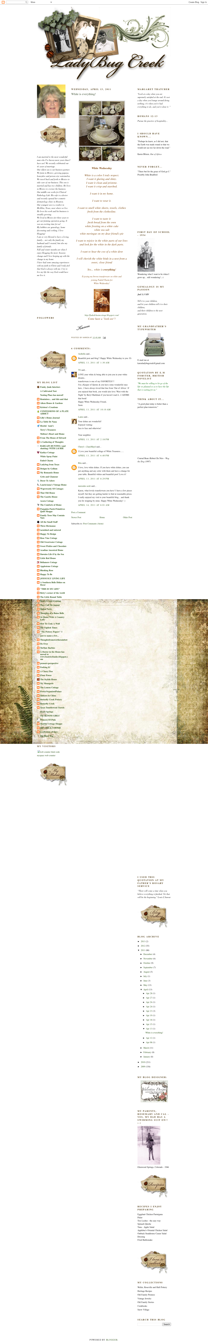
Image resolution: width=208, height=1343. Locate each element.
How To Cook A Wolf (50, 623)
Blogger (112, 1339)
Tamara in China (48, 695)
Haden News (46, 609)
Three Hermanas (48, 525)
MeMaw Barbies (47, 647)
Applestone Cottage (49, 566)
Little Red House (48, 558)
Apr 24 (149, 1006)
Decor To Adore (47, 480)
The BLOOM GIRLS (50, 715)
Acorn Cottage (47, 500)
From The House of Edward (53, 437)
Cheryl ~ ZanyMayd (87, 446)
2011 (143, 950)
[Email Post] (104, 338)
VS (79, 369)
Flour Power (46, 675)
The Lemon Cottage (49, 687)
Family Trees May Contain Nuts (52, 516)
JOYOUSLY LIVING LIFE (52, 578)
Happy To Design (48, 533)
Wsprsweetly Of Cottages (51, 488)
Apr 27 (149, 997)
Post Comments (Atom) (93, 523)
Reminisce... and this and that (54, 399)
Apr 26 (149, 1002)
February (147, 1052)
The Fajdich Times (48, 627)
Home (102, 517)
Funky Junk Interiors (50, 387)
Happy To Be (46, 574)
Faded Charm (46, 460)
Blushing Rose (46, 570)
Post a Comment (78, 512)
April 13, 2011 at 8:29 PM (93, 478)
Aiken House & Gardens (51, 403)
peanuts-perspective (49, 663)
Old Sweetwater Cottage (51, 542)
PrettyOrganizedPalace (51, 691)
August (146, 971)
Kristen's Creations (49, 407)
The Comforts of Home (51, 504)
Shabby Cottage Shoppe (51, 723)
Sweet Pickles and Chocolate (53, 546)
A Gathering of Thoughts (51, 442)
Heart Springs (46, 711)
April (146, 989)
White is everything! (83, 94)
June (145, 980)
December (148, 954)
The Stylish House (48, 679)
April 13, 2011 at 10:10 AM (94, 409)
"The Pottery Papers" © (51, 631)
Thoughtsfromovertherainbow (54, 639)
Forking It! (45, 667)
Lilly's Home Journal (50, 417)
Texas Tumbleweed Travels (52, 707)
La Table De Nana (48, 421)
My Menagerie (46, 683)
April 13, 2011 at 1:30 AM (93, 362)
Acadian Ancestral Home (51, 550)
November (148, 958)
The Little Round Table (51, 597)
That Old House (47, 492)
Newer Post (76, 517)
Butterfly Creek (47, 703)
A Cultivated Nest (48, 391)
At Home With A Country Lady (52, 618)
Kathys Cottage (47, 452)
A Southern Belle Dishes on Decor (52, 583)
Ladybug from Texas (49, 464)
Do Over (44, 643)
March (146, 1047)
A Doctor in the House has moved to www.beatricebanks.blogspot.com (54, 655)
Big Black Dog (46, 735)
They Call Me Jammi (50, 605)
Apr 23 (149, 1010)
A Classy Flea (46, 671)
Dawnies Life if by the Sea (52, 554)
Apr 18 (149, 1019)
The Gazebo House (48, 496)
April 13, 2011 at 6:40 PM (93, 455)
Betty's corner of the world (52, 592)
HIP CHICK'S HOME (50, 727)
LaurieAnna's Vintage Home (53, 484)
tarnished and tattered (50, 530)
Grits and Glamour (49, 476)
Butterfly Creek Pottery (51, 699)
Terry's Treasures (48, 429)
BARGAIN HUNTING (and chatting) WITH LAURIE (53, 447)
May (145, 985)
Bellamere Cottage (48, 562)
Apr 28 (149, 993)
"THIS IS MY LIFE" (50, 588)
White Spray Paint (48, 456)
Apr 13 (149, 1028)
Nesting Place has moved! (51, 395)
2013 (143, 941)
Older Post (127, 517)
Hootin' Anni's (47, 425)
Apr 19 (149, 1015)
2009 (143, 1066)
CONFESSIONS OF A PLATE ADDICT (54, 412)
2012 (143, 945)
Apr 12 (149, 1037)
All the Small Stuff (49, 521)
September (148, 967)
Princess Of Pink (48, 719)
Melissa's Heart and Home (52, 433)
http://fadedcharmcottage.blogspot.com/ (102, 315)
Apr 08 (149, 1042)
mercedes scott (84, 485)
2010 (143, 1062)
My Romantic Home (49, 472)
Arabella (81, 353)
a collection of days (49, 731)
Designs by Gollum (48, 468)
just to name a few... (49, 635)
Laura (80, 416)
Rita (80, 462)
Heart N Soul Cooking (50, 601)
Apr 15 (149, 1024)
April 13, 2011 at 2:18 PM (93, 439)
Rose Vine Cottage (48, 538)
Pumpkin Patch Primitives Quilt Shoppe (52, 510)
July (145, 976)
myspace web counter (46, 755)
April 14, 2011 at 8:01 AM (93, 505)
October (147, 962)
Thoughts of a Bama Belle (52, 613)
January (147, 1056)
